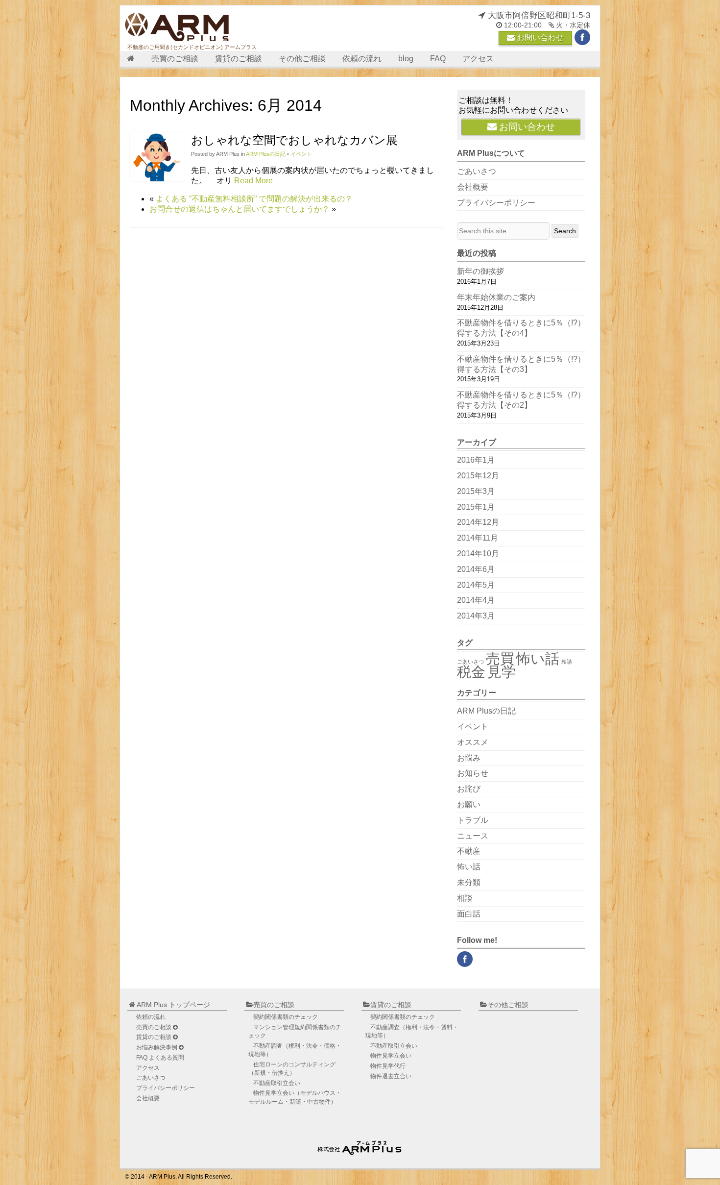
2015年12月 (478, 475)
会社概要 (472, 187)
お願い (468, 804)
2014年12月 (478, 522)
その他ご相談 (302, 58)
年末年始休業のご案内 (496, 297)
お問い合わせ (539, 37)
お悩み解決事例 (157, 1047)
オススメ (472, 742)
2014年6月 (476, 569)
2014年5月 (476, 585)
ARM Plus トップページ (172, 1005)
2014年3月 (476, 616)
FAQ (438, 58)
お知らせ (472, 773)
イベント (301, 154)
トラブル (472, 820)
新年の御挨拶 (480, 271)
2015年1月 (476, 507)
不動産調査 (294, 1050)
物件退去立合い (390, 1076)
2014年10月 (478, 553)
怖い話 (537, 658)
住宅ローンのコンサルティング (292, 1069)
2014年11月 (477, 538)
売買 (500, 658)
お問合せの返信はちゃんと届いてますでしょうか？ (239, 209)
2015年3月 (476, 491)
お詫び (468, 789)
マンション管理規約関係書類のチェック (294, 1031)
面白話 (468, 914)
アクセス (478, 58)
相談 (566, 662)
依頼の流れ (362, 58)
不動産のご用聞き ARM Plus (360, 1145)
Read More (253, 180)
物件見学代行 (388, 1066)
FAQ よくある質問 (160, 1058)
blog (405, 58)
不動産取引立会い (276, 1083)
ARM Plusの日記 (266, 154)
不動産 (468, 851)
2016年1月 (476, 460)
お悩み (468, 758)
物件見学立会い (294, 1097)
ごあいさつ (476, 171)
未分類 (468, 882)
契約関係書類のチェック (285, 1017)
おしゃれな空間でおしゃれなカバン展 (294, 140)
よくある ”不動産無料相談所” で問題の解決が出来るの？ (254, 199)
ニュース (472, 836)
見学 (501, 672)
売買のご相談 (174, 58)
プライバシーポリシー (496, 202)
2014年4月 (476, 600)
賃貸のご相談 (238, 58)
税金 (471, 672)
